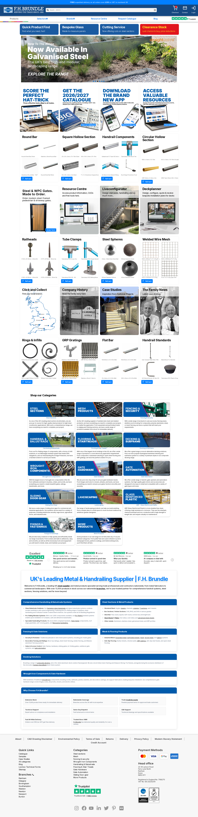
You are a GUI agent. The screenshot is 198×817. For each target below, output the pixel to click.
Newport (22, 794)
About (18, 739)
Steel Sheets (108, 618)
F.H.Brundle (77, 722)
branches (100, 588)
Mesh (99, 423)
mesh (142, 638)
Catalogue (23, 754)
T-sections (143, 608)
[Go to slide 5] (101, 81)
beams (123, 608)
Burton (22, 797)
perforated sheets (133, 638)
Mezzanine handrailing (60, 623)
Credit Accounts (132, 700)
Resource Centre (99, 18)
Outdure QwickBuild (40, 665)
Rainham (22, 778)
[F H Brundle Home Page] (23, 11)
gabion (159, 638)
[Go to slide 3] (97, 81)
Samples (22, 756)
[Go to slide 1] (93, 81)
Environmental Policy (69, 739)
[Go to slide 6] (103, 81)
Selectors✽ (42, 18)
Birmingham (24, 783)
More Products (99, 538)
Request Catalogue (127, 18)
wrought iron (46, 680)
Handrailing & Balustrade (51, 452)
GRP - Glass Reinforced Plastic (145, 509)
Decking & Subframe (147, 452)
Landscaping (99, 508)
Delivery (124, 739)
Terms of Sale (93, 739)
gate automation (40, 648)
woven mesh (149, 638)
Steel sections (79, 754)
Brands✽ (71, 18)
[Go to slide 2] (95, 81)
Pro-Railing (79, 615)
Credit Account (98, 742)
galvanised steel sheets (146, 618)
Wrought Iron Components (50, 481)
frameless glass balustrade (56, 608)
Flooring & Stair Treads (99, 452)
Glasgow (22, 781)
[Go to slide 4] (99, 81)
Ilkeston (22, 789)
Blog (156, 18)
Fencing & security (81, 759)
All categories (24, 762)
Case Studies (24, 759)
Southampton (25, 786)
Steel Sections (50, 422)
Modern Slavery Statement (168, 739)
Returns (110, 739)
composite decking (43, 663)
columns (136, 608)
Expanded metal (121, 638)
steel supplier (64, 586)
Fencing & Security (146, 422)
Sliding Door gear (80, 775)
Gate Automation (146, 481)
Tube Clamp (75, 621)
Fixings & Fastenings (51, 538)
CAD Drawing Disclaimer (39, 739)
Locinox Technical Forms (30, 767)
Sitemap (22, 769)
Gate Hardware (99, 481)
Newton (22, 791)
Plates (117, 618)
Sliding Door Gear (50, 509)
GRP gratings (141, 641)
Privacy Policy (141, 739)
